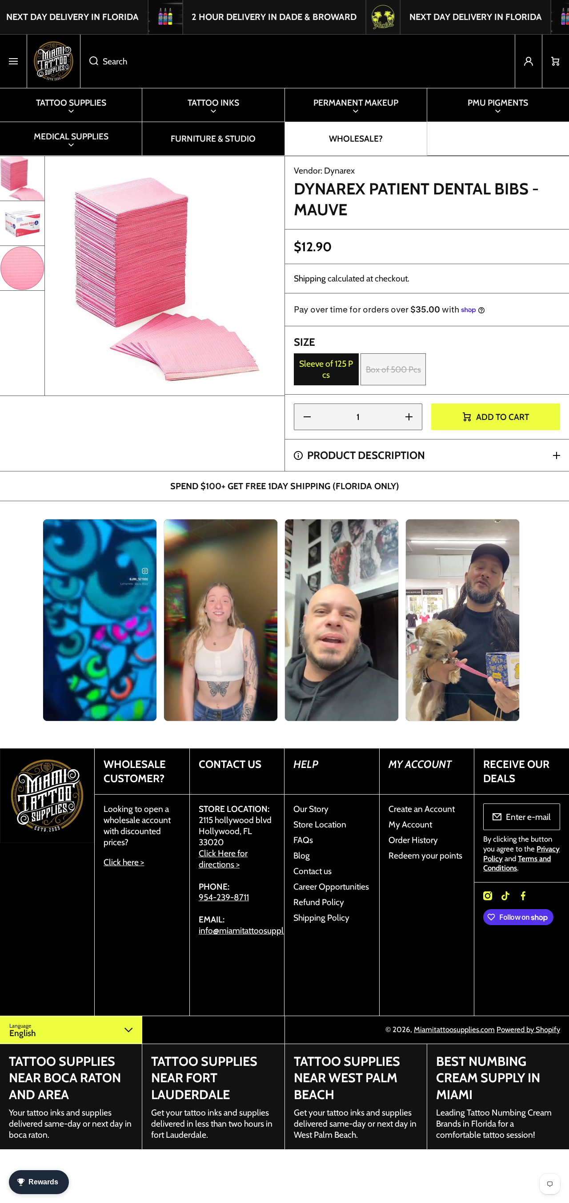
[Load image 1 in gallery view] (22, 178)
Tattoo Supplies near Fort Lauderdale (204, 1077)
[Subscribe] (547, 816)
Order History (413, 840)
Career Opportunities (331, 886)
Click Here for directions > (223, 859)
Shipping (310, 278)
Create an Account (422, 808)
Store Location (319, 824)
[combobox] (297, 61)
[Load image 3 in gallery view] (22, 268)
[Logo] (53, 61)
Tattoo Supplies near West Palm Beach (347, 1077)
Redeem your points (425, 855)
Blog (301, 855)
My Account (410, 824)
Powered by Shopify (528, 1029)
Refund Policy (318, 902)
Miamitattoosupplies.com (454, 1029)
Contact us (312, 871)
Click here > (124, 862)
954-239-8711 (224, 897)
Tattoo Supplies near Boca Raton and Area (65, 1077)
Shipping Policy (321, 917)
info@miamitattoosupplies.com (255, 930)
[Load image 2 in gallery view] (22, 223)
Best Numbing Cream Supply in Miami (488, 1077)
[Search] (89, 61)
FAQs (303, 840)
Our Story (311, 808)
